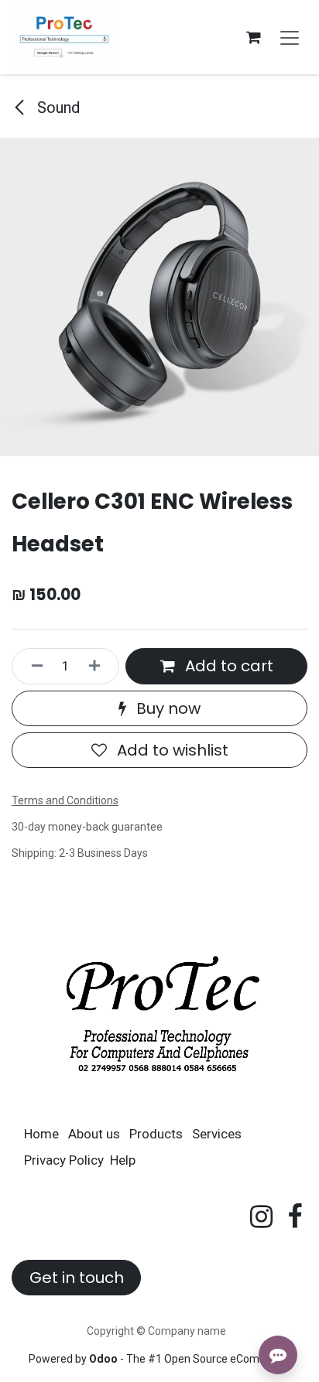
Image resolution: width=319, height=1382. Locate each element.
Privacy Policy (64, 1160)
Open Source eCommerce (227, 1359)
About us (94, 1133)
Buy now (166, 708)
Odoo (104, 1359)
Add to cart (227, 666)
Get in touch (76, 1277)
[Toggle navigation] (289, 37)
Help (122, 1160)
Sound (56, 107)
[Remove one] (31, 666)
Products (156, 1133)
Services (217, 1133)
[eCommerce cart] (253, 37)
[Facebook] (294, 1216)
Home (41, 1133)
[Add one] (100, 666)
